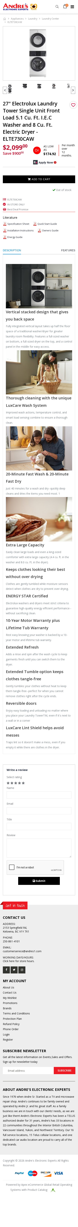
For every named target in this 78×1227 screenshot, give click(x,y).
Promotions (10, 1003)
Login (6, 1034)
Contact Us (9, 992)
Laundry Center (50, 18)
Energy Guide (15, 237)
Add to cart (40, 179)
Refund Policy (11, 1024)
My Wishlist (10, 998)
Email (10, 803)
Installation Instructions (20, 230)
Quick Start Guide (47, 223)
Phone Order (11, 1029)
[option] (39, 53)
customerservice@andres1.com (22, 951)
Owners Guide (50, 230)
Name (10, 788)
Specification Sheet (18, 223)
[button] (57, 6)
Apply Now (46, 162)
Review (11, 835)
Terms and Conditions (16, 1013)
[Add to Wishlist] (73, 105)
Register (8, 1039)
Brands (7, 1008)
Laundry (32, 18)
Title (9, 819)
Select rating (14, 777)
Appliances (17, 18)
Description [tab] (12, 250)
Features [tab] (68, 250)
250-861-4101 (11, 941)
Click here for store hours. (18, 961)
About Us (8, 987)
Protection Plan (12, 1018)
